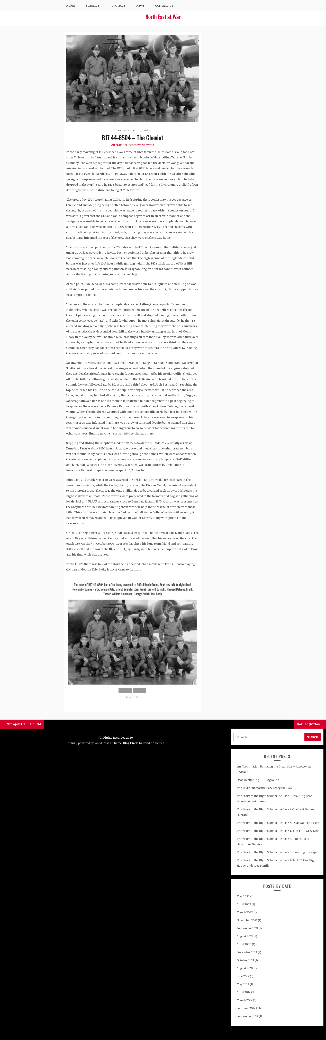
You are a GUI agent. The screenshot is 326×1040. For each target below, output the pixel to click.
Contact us (164, 5)
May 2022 (243, 896)
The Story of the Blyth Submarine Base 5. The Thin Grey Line (278, 830)
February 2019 (246, 1008)
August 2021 (245, 936)
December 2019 (247, 952)
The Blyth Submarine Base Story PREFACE (265, 788)
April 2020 (244, 944)
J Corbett (146, 130)
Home (70, 5)
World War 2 (145, 145)
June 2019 (243, 976)
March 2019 (244, 1000)
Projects (118, 5)
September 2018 (247, 1016)
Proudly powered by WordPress (88, 743)
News (140, 5)
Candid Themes (153, 743)
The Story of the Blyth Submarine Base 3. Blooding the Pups (277, 852)
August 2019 (245, 968)
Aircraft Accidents (123, 145)
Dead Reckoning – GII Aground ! (258, 780)
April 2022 (244, 904)
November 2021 (247, 920)
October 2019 (245, 960)
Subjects (92, 5)
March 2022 (245, 912)
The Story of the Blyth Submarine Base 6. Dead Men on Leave (278, 822)
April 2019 (243, 992)
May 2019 (243, 984)
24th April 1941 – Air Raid (23, 724)
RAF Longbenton (308, 724)
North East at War (163, 17)
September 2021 (247, 928)
